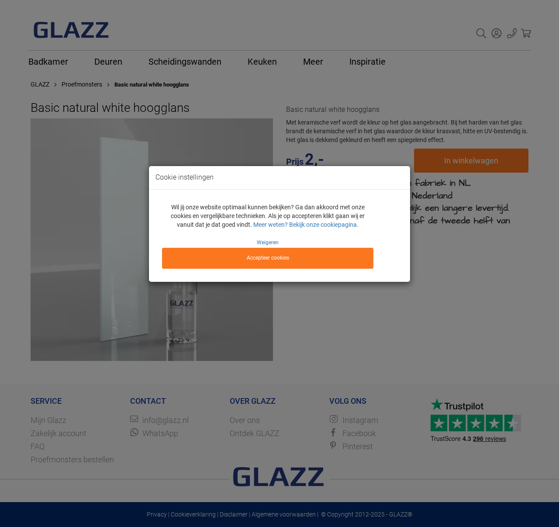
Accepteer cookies (268, 258)
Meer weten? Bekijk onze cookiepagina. (306, 224)
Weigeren (268, 242)
